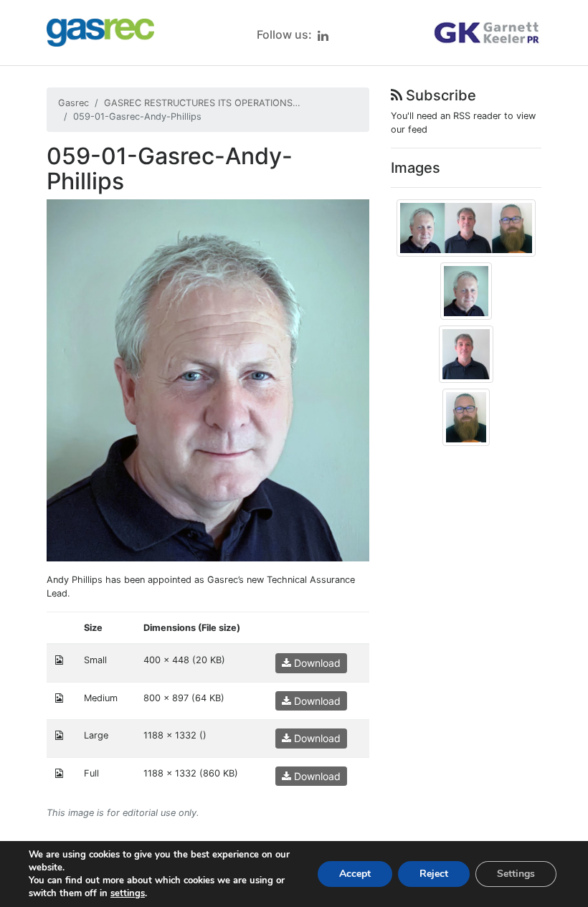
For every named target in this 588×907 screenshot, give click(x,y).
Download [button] (316, 663)
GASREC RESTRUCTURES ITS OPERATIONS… (202, 103)
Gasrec (73, 103)
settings (127, 893)
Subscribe (439, 95)
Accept (355, 873)
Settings (516, 873)
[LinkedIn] (323, 35)
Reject (433, 873)
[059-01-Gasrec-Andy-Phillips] (208, 379)
